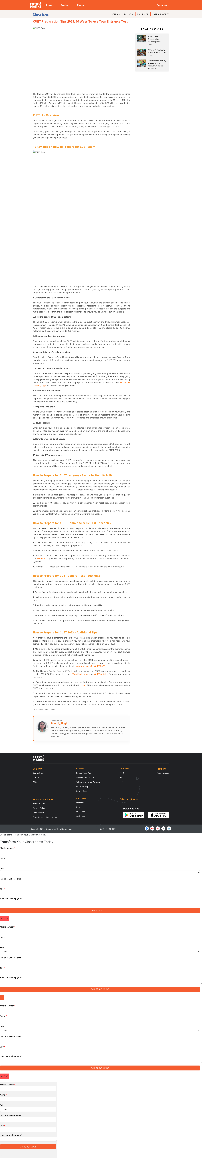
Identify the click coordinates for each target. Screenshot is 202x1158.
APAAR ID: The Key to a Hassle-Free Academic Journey (157, 52)
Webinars (80, 816)
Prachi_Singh (59, 723)
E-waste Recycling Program (45, 817)
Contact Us (38, 773)
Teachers (65, 5)
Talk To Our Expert (100, 910)
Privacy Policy (39, 808)
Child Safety (38, 812)
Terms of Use (39, 803)
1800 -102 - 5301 (109, 829)
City (2, 889)
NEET (122, 777)
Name (3, 858)
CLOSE (4, 918)
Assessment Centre (85, 777)
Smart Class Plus (83, 773)
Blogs (78, 807)
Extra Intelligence (129, 799)
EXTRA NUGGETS (160, 14)
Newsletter (81, 802)
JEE (121, 782)
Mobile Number (7, 848)
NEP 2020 (80, 811)
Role (2, 868)
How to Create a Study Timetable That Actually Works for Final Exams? (157, 65)
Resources (162, 5)
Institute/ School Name (11, 879)
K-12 (122, 773)
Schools (50, 5)
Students (81, 5)
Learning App (82, 786)
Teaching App (163, 773)
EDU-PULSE (143, 14)
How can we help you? (11, 898)
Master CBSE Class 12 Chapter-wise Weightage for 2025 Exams (156, 40)
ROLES (115, 14)
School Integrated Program (88, 782)
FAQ (35, 782)
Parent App (81, 791)
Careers (36, 777)
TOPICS (127, 14)
